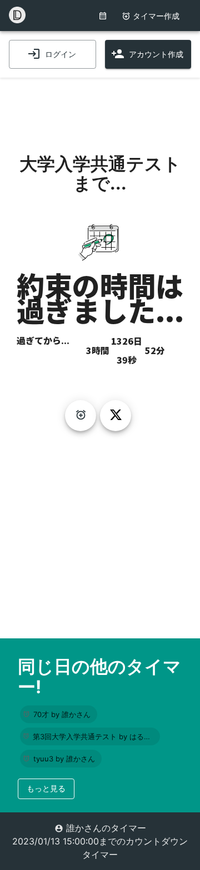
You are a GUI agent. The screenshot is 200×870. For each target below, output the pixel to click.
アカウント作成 (156, 54)
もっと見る (46, 788)
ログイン (60, 54)
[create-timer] (80, 415)
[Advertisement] (100, 105)
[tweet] (115, 415)
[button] (58, 714)
